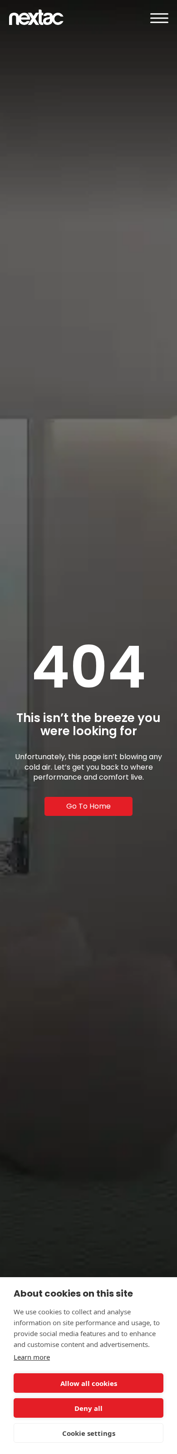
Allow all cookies (88, 1383)
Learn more (32, 1356)
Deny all (88, 1408)
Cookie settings (88, 1433)
